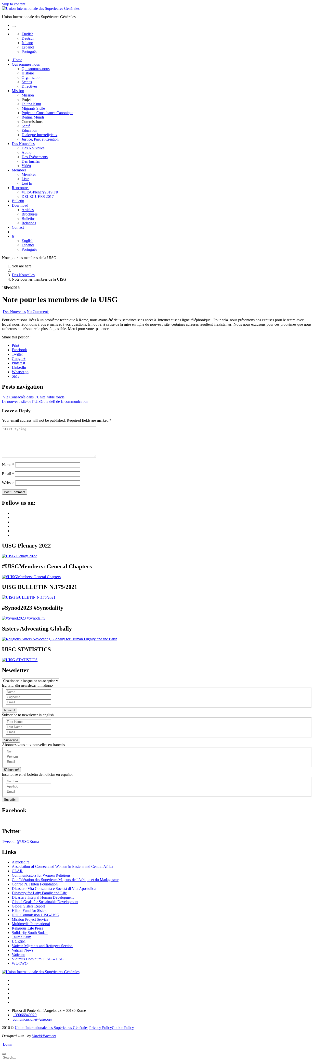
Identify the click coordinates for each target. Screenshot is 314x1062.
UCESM (19, 941)
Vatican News (22, 950)
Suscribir (10, 799)
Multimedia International (31, 924)
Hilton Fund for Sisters (29, 910)
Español (28, 47)
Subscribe (11, 740)
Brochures (30, 214)
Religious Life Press (27, 928)
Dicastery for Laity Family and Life (39, 893)
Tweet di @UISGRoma (20, 841)
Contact (18, 227)
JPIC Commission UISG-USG (35, 915)
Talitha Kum (31, 104)
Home (17, 60)
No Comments (38, 312)
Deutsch (28, 38)
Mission (18, 91)
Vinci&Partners (44, 1036)
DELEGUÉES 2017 (38, 196)
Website (8, 483)
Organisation (31, 77)
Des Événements (35, 157)
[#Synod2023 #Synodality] (23, 618)
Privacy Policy (100, 1028)
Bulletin (18, 201)
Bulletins (28, 218)
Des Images (31, 161)
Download (20, 205)
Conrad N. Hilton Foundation (35, 884)
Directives (29, 86)
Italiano (27, 43)
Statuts (27, 82)
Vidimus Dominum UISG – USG (38, 959)
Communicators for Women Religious (41, 875)
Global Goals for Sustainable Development (45, 902)
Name (8, 465)
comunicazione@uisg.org (32, 1019)
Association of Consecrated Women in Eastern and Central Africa (62, 866)
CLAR (17, 871)
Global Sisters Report (28, 906)
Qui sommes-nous (26, 64)
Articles (28, 210)
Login (7, 1044)
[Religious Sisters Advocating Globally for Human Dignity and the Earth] (59, 639)
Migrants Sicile (33, 108)
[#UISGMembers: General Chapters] (31, 577)
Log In (27, 183)
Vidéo (26, 166)
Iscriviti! (9, 710)
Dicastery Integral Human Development (43, 897)
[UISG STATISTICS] (20, 660)
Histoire (28, 73)
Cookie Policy (123, 1028)
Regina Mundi (33, 117)
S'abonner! (11, 770)
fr (13, 236)
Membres (19, 170)
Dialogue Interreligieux (39, 135)
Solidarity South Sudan (30, 933)
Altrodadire (20, 862)
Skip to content (13, 4)
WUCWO (20, 963)
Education (29, 130)
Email (8, 474)
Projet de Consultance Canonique (47, 113)
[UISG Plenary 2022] (19, 556)
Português (29, 51)
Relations (29, 223)
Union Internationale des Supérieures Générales (51, 1028)
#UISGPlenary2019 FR (40, 192)
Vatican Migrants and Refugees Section (42, 946)
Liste (25, 179)
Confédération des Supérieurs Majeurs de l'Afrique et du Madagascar (65, 880)
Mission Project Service (30, 919)
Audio (26, 152)
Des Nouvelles (23, 144)
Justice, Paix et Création (40, 139)
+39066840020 (25, 1015)
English (27, 34)
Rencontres (20, 188)
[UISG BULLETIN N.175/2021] (28, 597)
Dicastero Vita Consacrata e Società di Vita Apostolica (54, 888)
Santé (26, 126)
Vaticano (18, 955)
